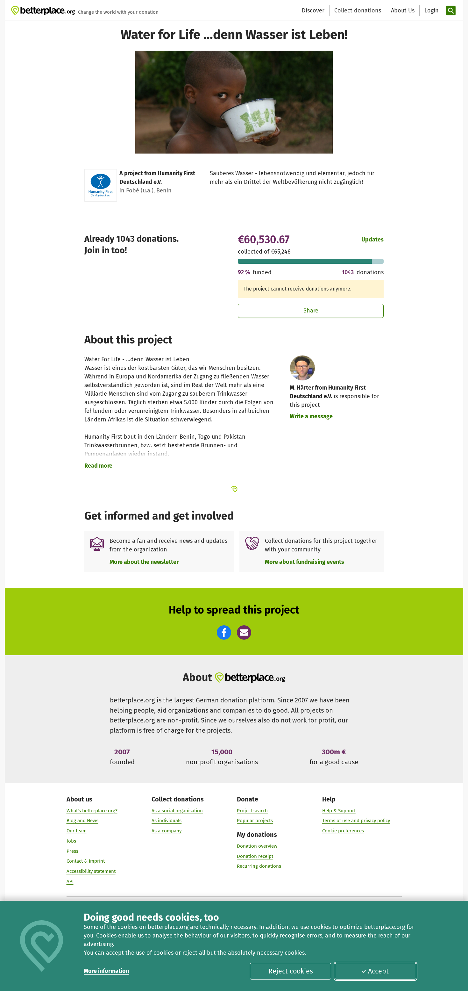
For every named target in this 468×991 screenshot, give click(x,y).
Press (72, 851)
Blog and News (82, 820)
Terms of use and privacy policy (356, 820)
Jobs (71, 841)
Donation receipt (255, 856)
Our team (77, 831)
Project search (252, 811)
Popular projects (255, 820)
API (70, 881)
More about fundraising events (304, 561)
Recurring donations (259, 866)
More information (106, 970)
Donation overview (257, 846)
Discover (313, 10)
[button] (224, 632)
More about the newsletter (144, 561)
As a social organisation (177, 811)
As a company (166, 831)
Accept (378, 971)
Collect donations (357, 10)
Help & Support (339, 811)
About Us (403, 10)
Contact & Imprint (86, 861)
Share (310, 310)
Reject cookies (290, 971)
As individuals (166, 820)
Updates (372, 239)
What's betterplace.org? (92, 811)
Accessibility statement (91, 871)
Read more (98, 465)
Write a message (311, 416)
